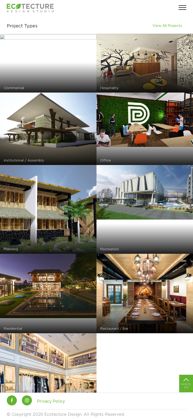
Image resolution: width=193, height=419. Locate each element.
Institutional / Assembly (24, 160)
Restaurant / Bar (114, 328)
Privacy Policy (51, 401)
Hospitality (109, 88)
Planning (11, 249)
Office (105, 160)
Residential (13, 328)
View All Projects (167, 25)
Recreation (109, 249)
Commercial (14, 88)
